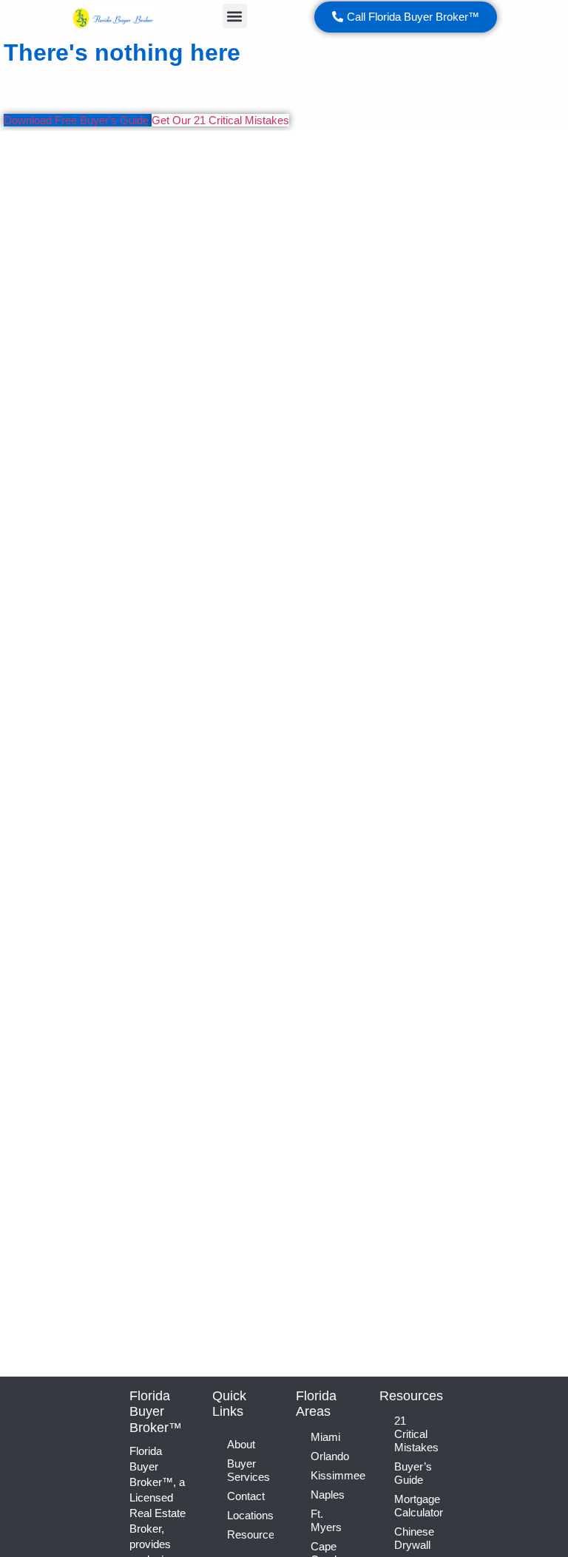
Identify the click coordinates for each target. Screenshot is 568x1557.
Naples (328, 1494)
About (241, 1444)
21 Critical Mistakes (416, 1433)
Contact (246, 1496)
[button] (235, 16)
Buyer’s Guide (413, 1473)
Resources (250, 1534)
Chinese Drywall (414, 1538)
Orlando (330, 1456)
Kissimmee (334, 1475)
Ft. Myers (326, 1520)
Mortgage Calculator (417, 1506)
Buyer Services (248, 1470)
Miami (325, 1437)
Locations (250, 1515)
